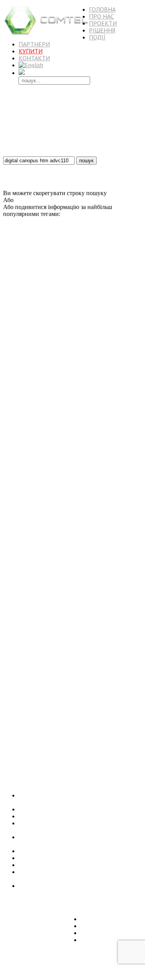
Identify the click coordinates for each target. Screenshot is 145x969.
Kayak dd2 (105, 646)
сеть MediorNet (121, 261)
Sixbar (129, 406)
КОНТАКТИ (34, 58)
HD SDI (81, 307)
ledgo (124, 719)
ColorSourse (87, 328)
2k (17, 247)
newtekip (64, 591)
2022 (34, 485)
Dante (63, 469)
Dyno (61, 261)
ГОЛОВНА (102, 9)
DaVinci (69, 433)
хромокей (12, 763)
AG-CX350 (30, 646)
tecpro (8, 537)
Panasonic (99, 703)
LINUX (10, 646)
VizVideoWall (63, 448)
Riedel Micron (81, 383)
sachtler (11, 423)
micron (109, 493)
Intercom (98, 653)
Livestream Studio (103, 433)
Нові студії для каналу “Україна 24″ (65, 851)
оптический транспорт (84, 455)
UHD (77, 544)
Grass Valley (107, 276)
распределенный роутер (25, 254)
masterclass (25, 544)
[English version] (31, 65)
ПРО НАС (101, 16)
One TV (64, 507)
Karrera (110, 614)
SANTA (69, 529)
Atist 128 (56, 359)
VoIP (83, 653)
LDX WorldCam (55, 269)
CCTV (22, 591)
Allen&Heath (46, 500)
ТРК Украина (24, 521)
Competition (93, 366)
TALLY (66, 500)
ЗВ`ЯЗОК (16, 513)
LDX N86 (122, 756)
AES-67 (112, 366)
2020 (85, 246)
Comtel (90, 350)
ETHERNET (118, 735)
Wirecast (19, 261)
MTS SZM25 (15, 577)
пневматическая (17, 500)
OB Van (85, 728)
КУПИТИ (31, 51)
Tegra (114, 415)
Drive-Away (129, 749)
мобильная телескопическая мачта (44, 299)
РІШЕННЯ (102, 30)
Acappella (29, 366)
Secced (118, 741)
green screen (75, 291)
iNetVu (34, 558)
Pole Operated (52, 493)
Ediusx (55, 247)
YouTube (122, 566)
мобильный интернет (72, 285)
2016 (133, 742)
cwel (62, 630)
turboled (128, 415)
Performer (129, 591)
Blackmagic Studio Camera (36, 695)
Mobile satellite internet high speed (34, 406)
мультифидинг (16, 469)
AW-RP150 (99, 537)
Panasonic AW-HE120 (91, 566)
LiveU (91, 591)
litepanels (36, 742)
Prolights (84, 620)
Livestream (110, 687)
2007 (28, 376)
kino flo (32, 565)
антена (31, 735)
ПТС (27, 247)
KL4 (121, 485)
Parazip (104, 620)
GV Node (114, 455)
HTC (74, 376)
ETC (11, 483)
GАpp (82, 448)
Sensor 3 (103, 469)
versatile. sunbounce (78, 342)
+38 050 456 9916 (25, 959)
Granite (95, 676)
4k (105, 667)
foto (6, 261)
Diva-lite (76, 261)
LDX (112, 590)
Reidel (86, 639)
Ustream (120, 328)
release (72, 653)
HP (57, 433)
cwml (100, 399)
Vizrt (40, 584)
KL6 (71, 630)
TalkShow (28, 720)
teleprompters (105, 639)
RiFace (27, 423)
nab (130, 423)
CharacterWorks (32, 342)
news (77, 704)
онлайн (9, 668)
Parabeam (123, 536)
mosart (67, 720)
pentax (10, 687)
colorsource (102, 485)
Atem (85, 376)
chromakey (113, 391)
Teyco (121, 703)
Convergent (91, 614)
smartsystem (80, 423)
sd (104, 448)
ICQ (64, 423)
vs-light (27, 359)
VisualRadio (117, 476)
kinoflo (47, 261)
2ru (119, 507)
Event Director (119, 584)
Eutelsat (40, 247)
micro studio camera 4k (103, 335)
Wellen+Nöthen (67, 599)
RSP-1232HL (91, 359)
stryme (122, 299)
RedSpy (10, 277)
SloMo (47, 749)
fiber (110, 500)
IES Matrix (46, 544)
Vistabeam (95, 584)
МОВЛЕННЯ (97, 755)
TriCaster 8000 (125, 254)
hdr (6, 314)
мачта (112, 521)
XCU (15, 314)
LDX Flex (79, 696)
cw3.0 (8, 544)
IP (57, 719)
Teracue (114, 653)
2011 (67, 711)
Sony (113, 398)
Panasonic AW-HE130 (29, 475)
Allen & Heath (93, 314)
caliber (51, 639)
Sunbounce (15, 414)
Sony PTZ (27, 285)
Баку (54, 342)
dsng (14, 366)
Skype (123, 246)
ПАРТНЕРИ (34, 44)
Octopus (104, 629)
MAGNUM (13, 735)
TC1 (121, 493)
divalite (109, 696)
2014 (99, 475)
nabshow (49, 291)
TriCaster (52, 374)
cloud (132, 307)
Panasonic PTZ (68, 756)
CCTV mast (13, 448)
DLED (72, 406)
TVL (127, 544)
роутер (109, 292)
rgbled (10, 359)
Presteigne (29, 493)
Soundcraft (13, 433)
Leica (49, 591)
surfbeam (33, 728)
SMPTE (25, 668)
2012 (28, 383)
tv (59, 476)
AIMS (51, 469)
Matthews (63, 399)
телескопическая (18, 335)
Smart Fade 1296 (89, 500)
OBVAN (32, 269)
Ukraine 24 (13, 269)
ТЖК (130, 335)
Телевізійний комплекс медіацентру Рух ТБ (76, 809)
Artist (55, 366)
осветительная (100, 720)
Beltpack (66, 328)
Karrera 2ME (55, 728)
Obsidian (30, 614)
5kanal (46, 720)
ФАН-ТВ (86, 660)
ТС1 (7, 742)
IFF (136, 735)
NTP (7, 299)
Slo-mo (93, 668)
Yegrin (51, 646)
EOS (137, 521)
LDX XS (34, 328)
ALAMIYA (13, 728)
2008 (8, 342)
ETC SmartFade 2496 (89, 742)
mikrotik (64, 704)
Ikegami (90, 551)
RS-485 (32, 448)
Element (62, 306)
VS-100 (56, 314)
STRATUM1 (14, 551)
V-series (23, 537)
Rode (68, 621)
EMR (77, 391)
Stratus (46, 398)
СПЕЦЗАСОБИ (55, 413)
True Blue (13, 558)
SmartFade (45, 528)
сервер (38, 469)
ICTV (79, 584)
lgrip (104, 268)
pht (50, 584)
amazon (50, 328)
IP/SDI (136, 676)
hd (38, 384)
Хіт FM (134, 485)
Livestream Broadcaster (43, 462)
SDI (44, 366)
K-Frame (126, 660)
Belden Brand (41, 551)
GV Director (54, 384)
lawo (72, 728)
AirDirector (13, 307)
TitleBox (98, 521)
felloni (64, 544)
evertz (119, 268)
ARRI (131, 398)
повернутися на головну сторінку (59, 200)
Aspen (95, 696)
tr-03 (42, 359)
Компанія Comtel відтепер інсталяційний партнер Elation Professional (72, 889)
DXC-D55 (101, 254)
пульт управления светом (97, 711)
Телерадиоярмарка (20, 399)
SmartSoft (68, 577)
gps (24, 485)
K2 (69, 391)
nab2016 (81, 521)
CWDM (107, 376)
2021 (94, 307)
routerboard (93, 735)
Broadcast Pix (116, 676)
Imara (18, 742)
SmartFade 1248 (45, 711)
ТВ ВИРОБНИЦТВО (52, 276)
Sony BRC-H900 (54, 735)
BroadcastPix (51, 485)
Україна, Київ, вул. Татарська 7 (44, 906)
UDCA (105, 328)
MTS (23, 703)
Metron (9, 711)
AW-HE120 (95, 261)
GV (44, 447)
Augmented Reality (48, 537)
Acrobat (107, 299)
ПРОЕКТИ (103, 23)
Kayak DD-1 (59, 514)
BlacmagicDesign (47, 621)
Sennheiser (120, 351)
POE (82, 433)
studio (118, 469)
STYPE (44, 285)
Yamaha (36, 639)
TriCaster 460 (41, 756)
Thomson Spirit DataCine (82, 441)
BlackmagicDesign (105, 528)
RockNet (11, 599)
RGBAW (57, 614)
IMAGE (69, 749)
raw (18, 376)
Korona (36, 591)
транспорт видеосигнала (95, 514)
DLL (103, 415)
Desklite (90, 415)
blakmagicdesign (109, 728)
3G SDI (73, 614)
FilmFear (123, 621)
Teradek (106, 551)
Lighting (62, 351)
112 (36, 668)
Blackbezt (113, 359)
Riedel (68, 638)
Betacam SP (55, 676)
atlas (27, 321)
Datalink (10, 493)
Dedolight (97, 575)
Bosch (8, 247)
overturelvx (87, 299)
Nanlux (54, 455)
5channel (22, 529)
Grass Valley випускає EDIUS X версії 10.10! (77, 865)
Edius (73, 492)
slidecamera (29, 687)
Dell (41, 660)
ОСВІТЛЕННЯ (23, 675)
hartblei (77, 469)
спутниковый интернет (94, 507)
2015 (88, 646)
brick (26, 314)
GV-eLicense (91, 406)
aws (129, 493)
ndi (54, 422)
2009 (97, 749)
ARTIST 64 (58, 742)
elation (92, 598)
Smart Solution (55, 668)
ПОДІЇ (97, 37)
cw (84, 493)
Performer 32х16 (119, 599)
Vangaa (71, 314)
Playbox (41, 321)
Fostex (72, 359)
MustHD (47, 507)
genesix (10, 285)
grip (95, 376)
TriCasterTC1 (27, 292)
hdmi (80, 720)
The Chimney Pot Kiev (69, 254)
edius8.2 (70, 247)
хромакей (12, 384)
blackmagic (36, 598)
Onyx (116, 544)
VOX (137, 621)
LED (85, 628)
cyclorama (124, 376)
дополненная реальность (57, 335)
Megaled (38, 306)
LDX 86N (97, 544)
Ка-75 (75, 735)
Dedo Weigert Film (54, 521)
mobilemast (128, 292)
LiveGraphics (77, 485)
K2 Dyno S (120, 558)
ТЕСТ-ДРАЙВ (31, 441)
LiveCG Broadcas (35, 653)
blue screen (77, 537)
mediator (112, 406)
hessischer (93, 391)
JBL (55, 321)
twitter (94, 448)
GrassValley (17, 583)
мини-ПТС (115, 423)
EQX (66, 366)
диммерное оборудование (84, 321)
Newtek (38, 432)
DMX (77, 668)
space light (70, 646)
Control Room (116, 462)
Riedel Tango (77, 475)
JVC (89, 468)
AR (57, 584)
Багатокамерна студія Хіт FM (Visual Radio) (76, 816)
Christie (41, 423)
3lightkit (38, 514)
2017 (65, 566)
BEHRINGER (15, 639)
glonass (94, 493)
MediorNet (33, 454)
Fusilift (125, 521)
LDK (7, 529)
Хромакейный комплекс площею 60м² (69, 858)
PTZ (98, 422)
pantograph (77, 676)
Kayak (58, 653)
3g (137, 529)
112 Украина (69, 551)
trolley (113, 448)
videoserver (103, 247)
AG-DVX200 (15, 756)
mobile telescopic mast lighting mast (76, 558)
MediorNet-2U (85, 269)
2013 (52, 566)
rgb (127, 359)
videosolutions (40, 629)
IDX (76, 366)
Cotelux (81, 687)
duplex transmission (124, 441)
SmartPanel (13, 630)
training (129, 711)
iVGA (9, 591)
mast (44, 614)
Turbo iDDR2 (113, 307)
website (110, 749)
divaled (9, 720)
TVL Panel (105, 660)
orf (57, 749)
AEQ (96, 292)
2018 (52, 440)
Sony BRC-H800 (61, 660)
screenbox (31, 749)
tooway (121, 630)
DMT (78, 591)
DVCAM (40, 314)
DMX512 (11, 749)
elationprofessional (26, 351)
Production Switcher (83, 462)
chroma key (43, 703)
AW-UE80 (124, 551)
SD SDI (84, 749)
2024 (33, 261)
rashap (23, 711)
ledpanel (126, 639)
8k (101, 591)
